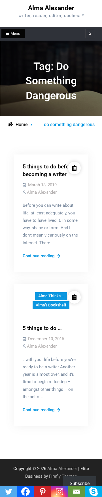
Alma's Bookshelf (51, 305)
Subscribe (80, 483)
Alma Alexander (51, 8)
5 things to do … (42, 328)
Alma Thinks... (51, 296)
